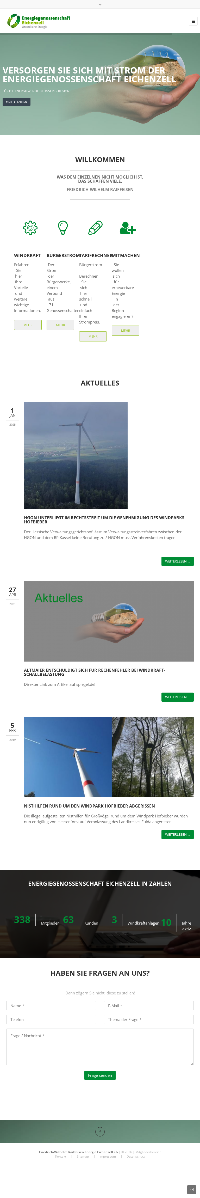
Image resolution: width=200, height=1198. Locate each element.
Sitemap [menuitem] (83, 1156)
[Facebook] (100, 1131)
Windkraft (27, 255)
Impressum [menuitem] (107, 1156)
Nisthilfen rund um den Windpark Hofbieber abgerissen (89, 806)
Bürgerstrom (63, 255)
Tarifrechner (96, 255)
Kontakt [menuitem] (60, 1156)
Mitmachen (126, 255)
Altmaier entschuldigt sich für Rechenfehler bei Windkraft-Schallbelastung (94, 672)
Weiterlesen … (177, 561)
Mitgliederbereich (148, 1152)
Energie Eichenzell (99, 1152)
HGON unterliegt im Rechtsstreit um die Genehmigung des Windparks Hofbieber (104, 520)
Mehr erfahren (28, 326)
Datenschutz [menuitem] (136, 1156)
